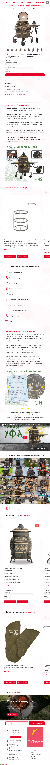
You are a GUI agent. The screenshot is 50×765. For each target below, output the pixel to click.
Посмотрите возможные (15, 612)
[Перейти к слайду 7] (28, 408)
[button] (15, 737)
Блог (32, 752)
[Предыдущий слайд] (8, 28)
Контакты (33, 756)
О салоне (33, 749)
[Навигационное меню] (47, 2)
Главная (7, 8)
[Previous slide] (8, 387)
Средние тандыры (22, 8)
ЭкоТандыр (32, 8)
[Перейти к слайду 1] (21, 408)
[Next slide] (42, 387)
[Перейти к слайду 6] (27, 408)
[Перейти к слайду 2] (22, 408)
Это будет (9, 692)
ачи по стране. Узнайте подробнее (26, 5)
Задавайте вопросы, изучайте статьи (14, 746)
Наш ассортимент (35, 750)
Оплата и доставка (36, 754)
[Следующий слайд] (42, 28)
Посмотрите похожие (14, 515)
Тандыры (14, 8)
